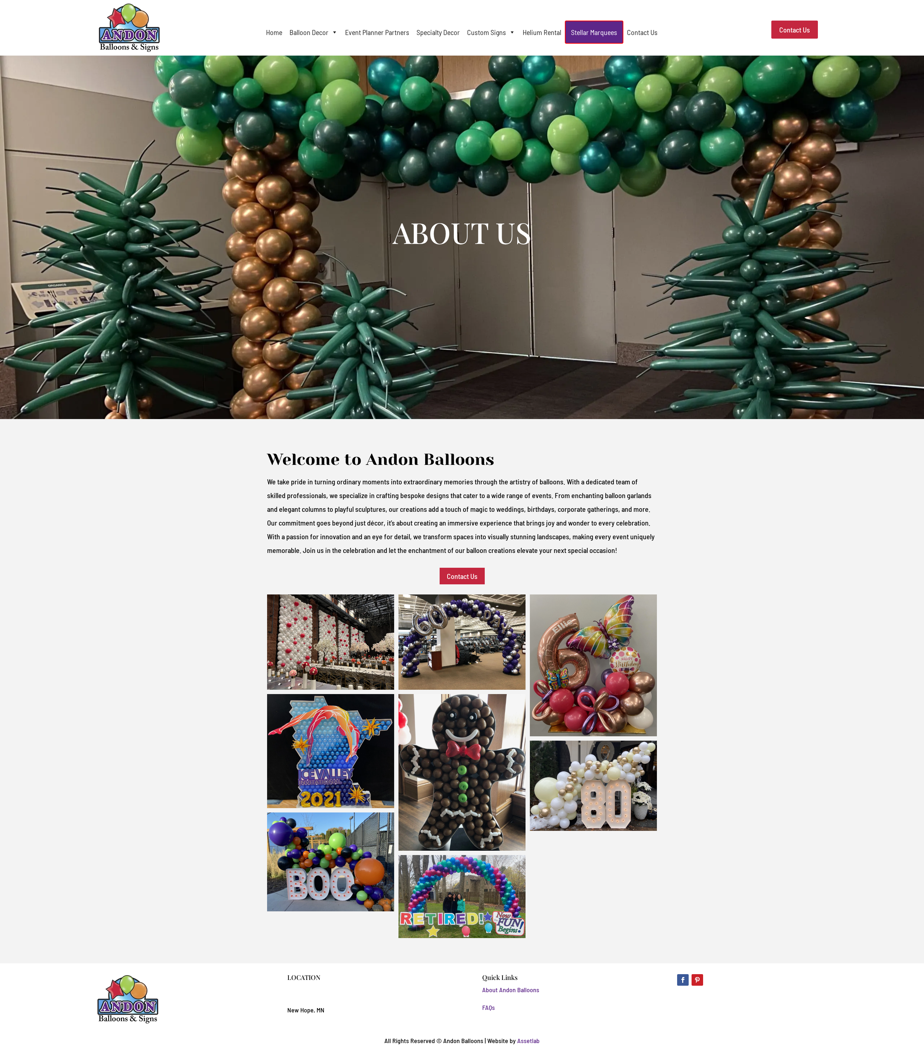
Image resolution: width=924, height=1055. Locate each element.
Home (274, 32)
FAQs (488, 1007)
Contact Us (642, 32)
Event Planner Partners (377, 32)
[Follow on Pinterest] (697, 980)
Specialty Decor (438, 32)
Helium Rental (542, 32)
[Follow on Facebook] (683, 980)
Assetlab (528, 1041)
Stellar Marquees (594, 32)
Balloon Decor (308, 32)
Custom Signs (486, 32)
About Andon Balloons (510, 990)
